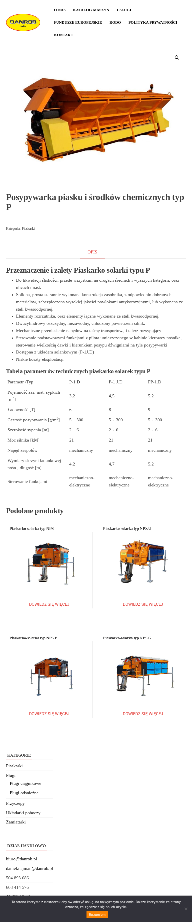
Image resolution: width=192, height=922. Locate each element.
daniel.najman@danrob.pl (29, 868)
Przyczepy (15, 803)
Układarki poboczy (23, 812)
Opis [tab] (92, 251)
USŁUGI (124, 10)
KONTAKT (63, 35)
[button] (177, 57)
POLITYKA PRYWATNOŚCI (152, 22)
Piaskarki (28, 228)
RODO (115, 22)
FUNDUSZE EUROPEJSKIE (78, 22)
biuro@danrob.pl (21, 858)
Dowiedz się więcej (49, 604)
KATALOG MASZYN (91, 10)
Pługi (11, 775)
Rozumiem (97, 915)
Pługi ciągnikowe (25, 783)
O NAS (60, 10)
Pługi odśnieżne (24, 792)
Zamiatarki (16, 821)
